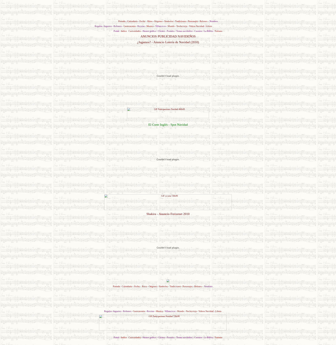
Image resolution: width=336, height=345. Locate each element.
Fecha (142, 21)
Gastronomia (130, 26)
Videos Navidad (196, 26)
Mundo (171, 26)
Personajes (193, 21)
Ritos (149, 21)
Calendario (132, 21)
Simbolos (168, 21)
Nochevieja (181, 26)
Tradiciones (180, 21)
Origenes (158, 21)
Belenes (203, 21)
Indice (124, 31)
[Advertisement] (168, 9)
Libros (209, 26)
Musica (149, 26)
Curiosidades (134, 31)
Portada (121, 21)
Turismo (218, 31)
